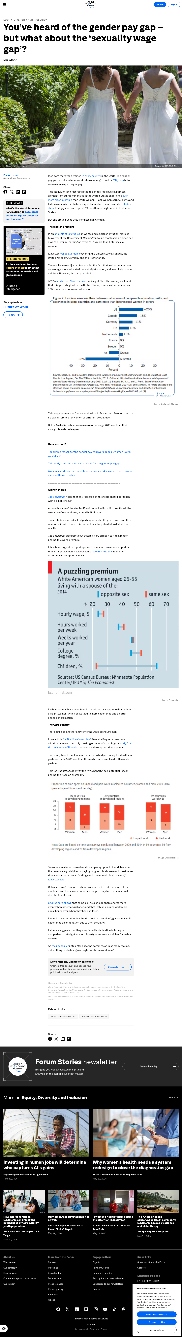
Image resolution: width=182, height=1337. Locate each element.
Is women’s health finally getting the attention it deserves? (113, 1218)
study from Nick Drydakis (71, 280)
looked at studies (70, 253)
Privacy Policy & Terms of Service (91, 1318)
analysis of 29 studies (67, 233)
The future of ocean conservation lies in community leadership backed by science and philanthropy (156, 1221)
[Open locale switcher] (4, 1328)
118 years (118, 179)
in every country (91, 175)
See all (174, 1097)
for (77, 739)
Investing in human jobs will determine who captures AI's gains (44, 1164)
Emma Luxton (10, 175)
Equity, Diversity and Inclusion (25, 20)
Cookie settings (157, 1330)
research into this (102, 551)
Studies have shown (60, 902)
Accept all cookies (157, 1322)
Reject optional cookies (156, 1314)
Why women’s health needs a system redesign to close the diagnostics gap (133, 1164)
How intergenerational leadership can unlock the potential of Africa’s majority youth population (21, 1221)
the (60, 945)
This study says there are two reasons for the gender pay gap (84, 463)
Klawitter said (56, 879)
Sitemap (91, 1324)
